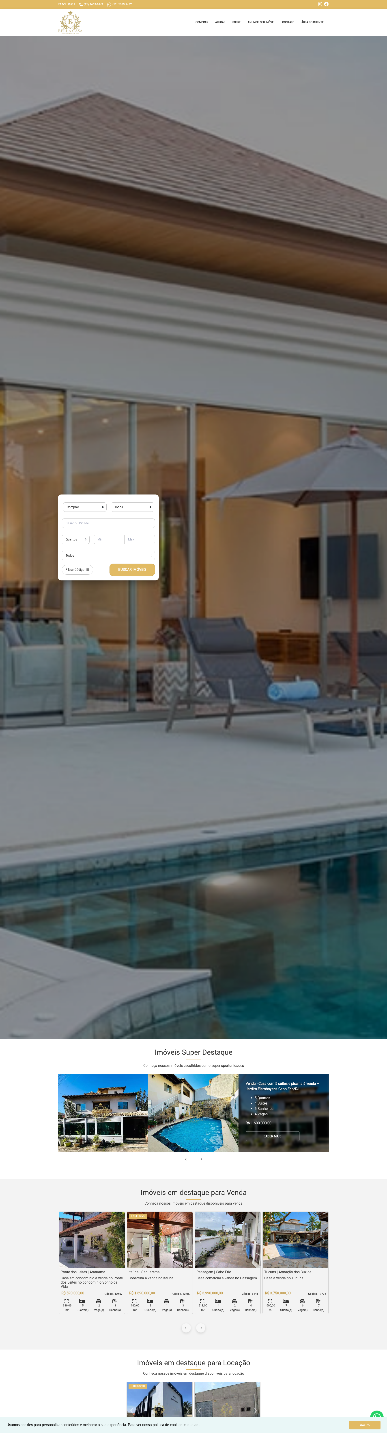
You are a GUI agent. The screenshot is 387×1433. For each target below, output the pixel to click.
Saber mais (272, 1136)
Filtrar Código (76, 569)
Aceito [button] (365, 1425)
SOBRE (236, 22)
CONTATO (288, 22)
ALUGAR (220, 22)
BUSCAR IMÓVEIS (132, 569)
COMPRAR (202, 22)
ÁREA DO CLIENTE (312, 22)
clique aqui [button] (192, 1425)
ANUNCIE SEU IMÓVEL (261, 22)
